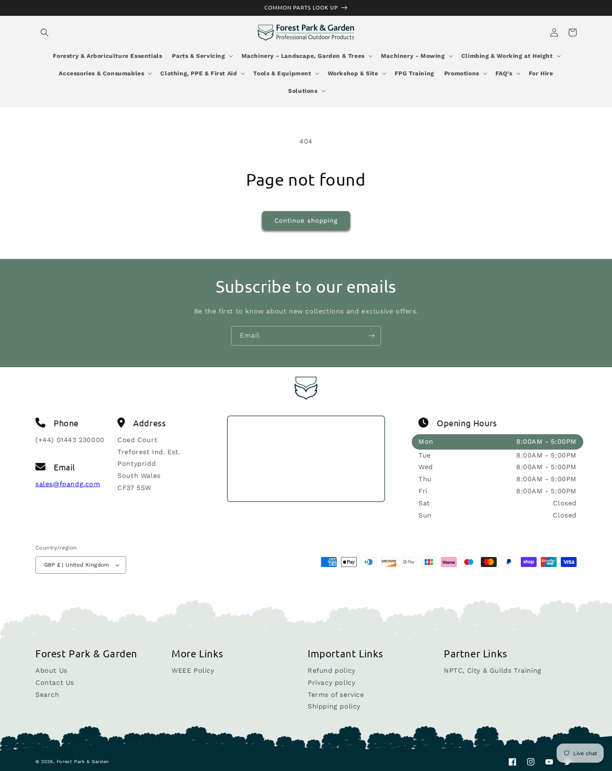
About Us (51, 670)
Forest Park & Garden (83, 761)
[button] (44, 32)
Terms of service (336, 695)
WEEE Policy (193, 670)
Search (47, 695)
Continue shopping (306, 220)
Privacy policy (331, 682)
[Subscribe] (371, 336)
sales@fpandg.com (67, 484)
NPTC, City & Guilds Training (493, 670)
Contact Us (54, 682)
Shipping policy (334, 706)
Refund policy (332, 670)
